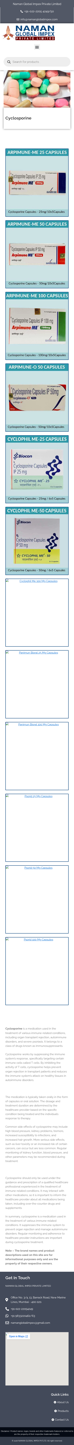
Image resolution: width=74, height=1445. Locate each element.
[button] (37, 47)
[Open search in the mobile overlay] (37, 61)
